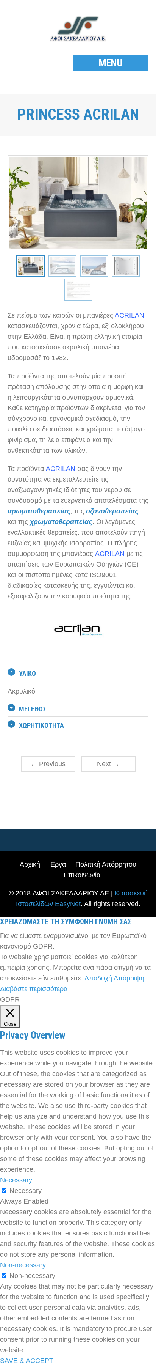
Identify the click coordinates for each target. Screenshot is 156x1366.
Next (108, 764)
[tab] (78, 673)
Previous (48, 764)
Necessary (25, 1190)
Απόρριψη (129, 978)
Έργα (58, 864)
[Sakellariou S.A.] (78, 29)
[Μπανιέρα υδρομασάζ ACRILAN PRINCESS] (62, 265)
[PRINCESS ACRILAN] (30, 265)
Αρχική (30, 864)
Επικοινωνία (82, 875)
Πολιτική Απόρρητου (105, 864)
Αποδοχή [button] (98, 978)
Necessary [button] (16, 1180)
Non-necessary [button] (23, 1265)
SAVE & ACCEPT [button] (26, 1360)
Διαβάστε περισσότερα (33, 989)
